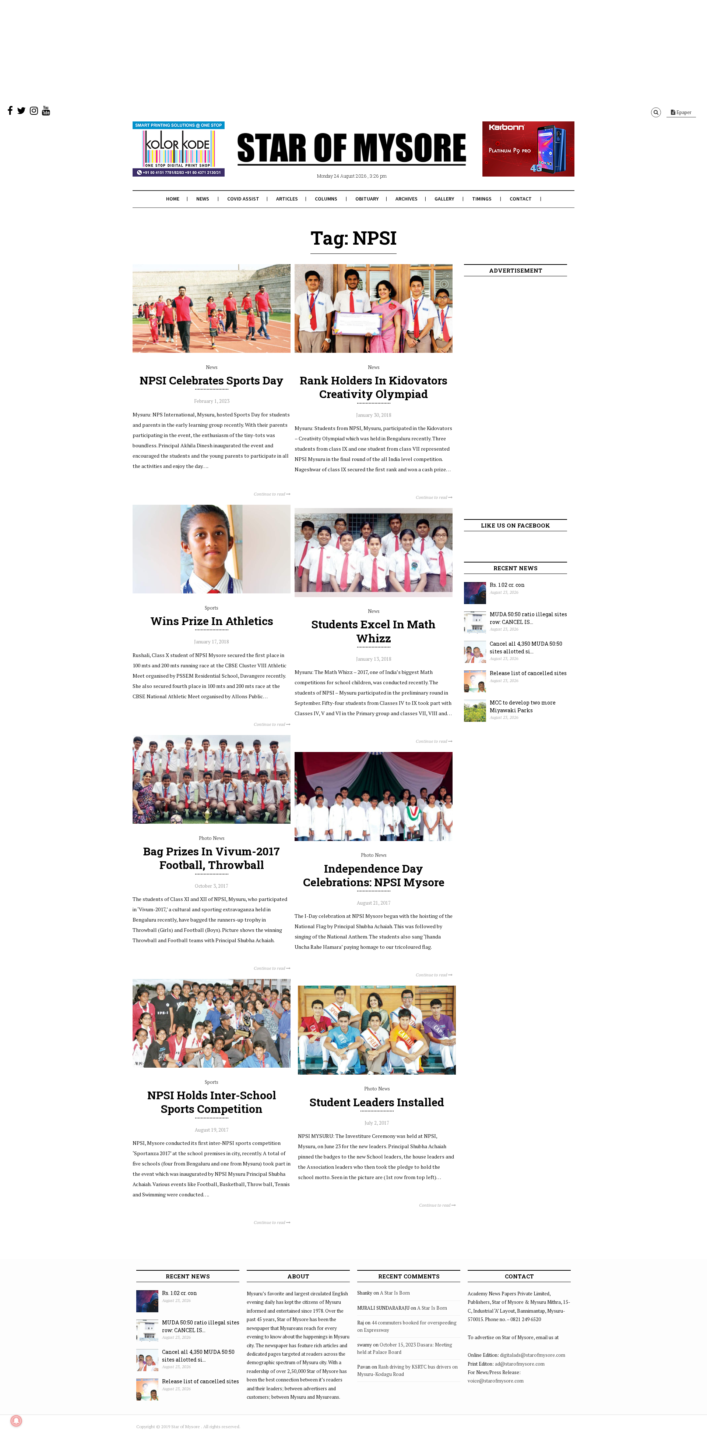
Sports (211, 607)
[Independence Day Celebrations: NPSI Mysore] (374, 839)
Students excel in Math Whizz (374, 631)
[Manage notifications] (16, 1421)
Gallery (444, 198)
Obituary (367, 198)
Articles (287, 198)
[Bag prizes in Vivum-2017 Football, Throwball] (212, 822)
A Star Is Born (395, 1292)
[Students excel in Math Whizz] (374, 595)
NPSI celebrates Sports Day (212, 380)
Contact (521, 198)
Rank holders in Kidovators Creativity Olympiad (373, 387)
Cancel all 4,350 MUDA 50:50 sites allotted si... (526, 647)
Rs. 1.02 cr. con (507, 584)
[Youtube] (46, 112)
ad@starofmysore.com (520, 1363)
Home (172, 198)
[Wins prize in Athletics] (212, 591)
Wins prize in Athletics (211, 621)
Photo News (212, 838)
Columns (326, 198)
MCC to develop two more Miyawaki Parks (523, 706)
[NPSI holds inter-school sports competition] (212, 1065)
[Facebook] (10, 112)
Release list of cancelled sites (528, 673)
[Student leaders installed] (377, 1072)
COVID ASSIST (243, 198)
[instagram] (34, 112)
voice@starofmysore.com (496, 1380)
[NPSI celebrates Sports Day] (212, 351)
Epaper (683, 112)
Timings (482, 198)
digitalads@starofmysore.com (532, 1355)
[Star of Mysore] (335, 158)
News (202, 198)
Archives (406, 198)
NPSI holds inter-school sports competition (211, 1102)
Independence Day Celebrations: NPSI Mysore (373, 875)
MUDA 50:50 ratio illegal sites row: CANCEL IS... (528, 618)
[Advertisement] (221, 51)
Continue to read (270, 494)
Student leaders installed (377, 1102)
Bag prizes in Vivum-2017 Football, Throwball (211, 858)
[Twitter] (21, 112)
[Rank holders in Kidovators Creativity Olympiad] (374, 351)
